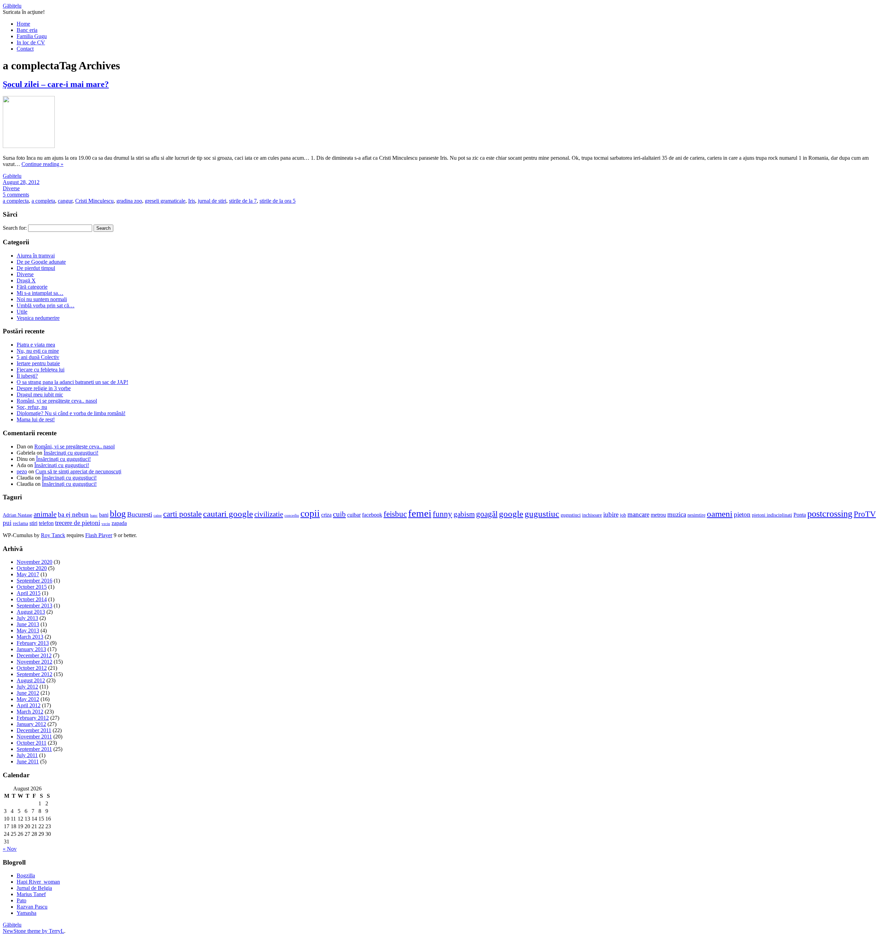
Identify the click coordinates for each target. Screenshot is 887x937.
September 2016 (34, 581)
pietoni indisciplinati (772, 515)
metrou (658, 515)
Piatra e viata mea (36, 345)
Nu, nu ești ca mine (38, 351)
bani (103, 515)
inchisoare (592, 515)
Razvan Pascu (32, 907)
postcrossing (829, 514)
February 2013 (33, 643)
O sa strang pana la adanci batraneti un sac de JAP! (72, 382)
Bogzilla (26, 875)
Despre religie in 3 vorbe (44, 388)
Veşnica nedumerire (38, 318)
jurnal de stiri (212, 201)
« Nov (10, 849)
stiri (33, 523)
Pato (21, 900)
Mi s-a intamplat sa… (40, 293)
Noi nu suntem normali (42, 299)
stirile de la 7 (243, 201)
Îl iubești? (27, 376)
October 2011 (31, 743)
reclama (20, 523)
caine (157, 515)
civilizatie (268, 514)
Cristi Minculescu (94, 201)
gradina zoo (129, 201)
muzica (676, 514)
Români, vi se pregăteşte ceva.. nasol (57, 401)
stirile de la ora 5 (278, 201)
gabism (464, 514)
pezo (22, 471)
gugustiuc (542, 513)
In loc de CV (31, 42)
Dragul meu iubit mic (40, 394)
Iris (191, 201)
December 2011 (34, 730)
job (623, 515)
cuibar (354, 515)
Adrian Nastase (17, 515)
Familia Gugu (32, 36)
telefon (46, 523)
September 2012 (34, 674)
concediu (291, 515)
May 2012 (28, 699)
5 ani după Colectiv (38, 357)
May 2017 (28, 574)
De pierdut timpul (36, 268)
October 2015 (32, 587)
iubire (610, 514)
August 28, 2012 (21, 182)
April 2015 (29, 593)
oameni (719, 513)
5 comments (16, 195)
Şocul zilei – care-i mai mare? (56, 84)
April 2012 (29, 705)
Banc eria (27, 30)
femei (419, 513)
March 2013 (30, 637)
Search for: (15, 228)
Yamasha (26, 913)
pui (7, 522)
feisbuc (395, 514)
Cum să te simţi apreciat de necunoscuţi (78, 471)
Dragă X (26, 280)
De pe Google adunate (41, 262)
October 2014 (32, 599)
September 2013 (34, 605)
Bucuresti (139, 514)
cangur (65, 201)
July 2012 (27, 687)
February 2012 (33, 718)
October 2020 (32, 568)
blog (118, 514)
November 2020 (34, 562)
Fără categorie (32, 287)
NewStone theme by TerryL (33, 931)
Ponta (799, 515)
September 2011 (34, 749)
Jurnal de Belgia (34, 888)
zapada (119, 523)
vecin (106, 524)
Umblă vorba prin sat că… (45, 305)
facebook (372, 515)
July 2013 (27, 618)
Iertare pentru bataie (38, 363)
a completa (43, 201)
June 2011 (28, 761)
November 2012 (34, 662)
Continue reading (42, 164)
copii (310, 513)
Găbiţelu (12, 6)
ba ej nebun (73, 514)
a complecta (16, 201)
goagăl (487, 514)
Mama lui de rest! (36, 419)
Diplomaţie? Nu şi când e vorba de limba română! (71, 413)
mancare (638, 514)
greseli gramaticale (165, 201)
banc (94, 515)
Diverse (11, 188)
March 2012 (30, 712)
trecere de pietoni (77, 522)
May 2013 (28, 630)
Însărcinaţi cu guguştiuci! (71, 453)
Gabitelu (12, 176)
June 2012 (28, 693)
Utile (22, 312)
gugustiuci (571, 515)
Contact (25, 49)
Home (23, 24)
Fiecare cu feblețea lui (40, 370)
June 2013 (28, 624)
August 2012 (31, 680)
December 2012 (34, 655)
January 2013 (31, 649)
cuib (339, 514)
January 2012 (31, 724)
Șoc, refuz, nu (32, 407)
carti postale (182, 514)
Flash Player (98, 535)
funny (442, 514)
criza (326, 515)
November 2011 (34, 736)
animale (45, 514)
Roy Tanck (53, 535)
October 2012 (32, 668)
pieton (742, 514)
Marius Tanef (31, 894)
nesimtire (696, 515)
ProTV (865, 514)
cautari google (228, 513)
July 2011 (27, 755)
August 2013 (31, 612)
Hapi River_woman (38, 882)
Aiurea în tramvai (36, 256)
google (511, 513)
